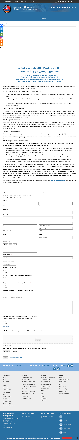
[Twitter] (1, 28)
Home (16, 1)
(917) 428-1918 (26, 419)
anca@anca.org (7, 429)
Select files (38, 340)
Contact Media (44, 398)
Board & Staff (6, 381)
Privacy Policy (62, 391)
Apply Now (24, 395)
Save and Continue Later (15, 357)
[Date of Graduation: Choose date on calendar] (17, 264)
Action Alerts (6, 394)
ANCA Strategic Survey (8, 407)
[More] (1, 44)
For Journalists (44, 400)
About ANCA (23, 1)
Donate (32, 1)
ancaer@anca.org (26, 421)
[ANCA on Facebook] (74, 1)
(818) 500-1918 (44, 419)
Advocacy (45, 14)
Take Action (19, 14)
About (4, 377)
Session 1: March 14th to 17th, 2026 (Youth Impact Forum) (18, 195)
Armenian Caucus (26, 379)
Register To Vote (7, 401)
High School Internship (46, 381)
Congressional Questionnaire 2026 (30, 386)
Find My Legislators (7, 396)
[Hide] (0, 47)
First (4, 205)
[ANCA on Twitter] (68, 1)
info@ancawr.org (45, 421)
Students (68, 14)
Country (40, 230)
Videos (42, 396)
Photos (42, 395)
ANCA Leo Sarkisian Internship (48, 377)
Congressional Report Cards (28, 381)
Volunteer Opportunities (9, 405)
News (42, 393)
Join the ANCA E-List (7, 400)
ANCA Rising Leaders (11, 23)
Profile (4, 379)
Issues (36, 14)
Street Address (6, 214)
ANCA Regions (7, 1)
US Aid (60, 384)
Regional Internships (45, 383)
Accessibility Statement (64, 393)
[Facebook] (1, 25)
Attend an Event (7, 403)
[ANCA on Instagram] (65, 1)
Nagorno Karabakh (63, 381)
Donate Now (6, 388)
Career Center (56, 14)
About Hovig (25, 396)
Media (28, 14)
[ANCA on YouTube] (71, 1)
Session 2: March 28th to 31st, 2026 (13, 197)
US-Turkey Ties (62, 386)
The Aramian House (26, 398)
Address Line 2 (6, 220)
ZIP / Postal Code (7, 230)
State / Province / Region (44, 225)
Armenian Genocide (64, 379)
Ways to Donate (7, 389)
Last (39, 205)
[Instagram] (1, 38)
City (4, 225)
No (6, 272)
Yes (6, 270)
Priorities (61, 377)
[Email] (1, 34)
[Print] (1, 41)
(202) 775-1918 (9, 425)
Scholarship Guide (45, 388)
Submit (5, 357)
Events (43, 18)
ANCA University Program (46, 384)
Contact (5, 383)
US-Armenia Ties (63, 383)
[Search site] (56, 1)
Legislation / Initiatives (27, 377)
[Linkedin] (1, 31)
